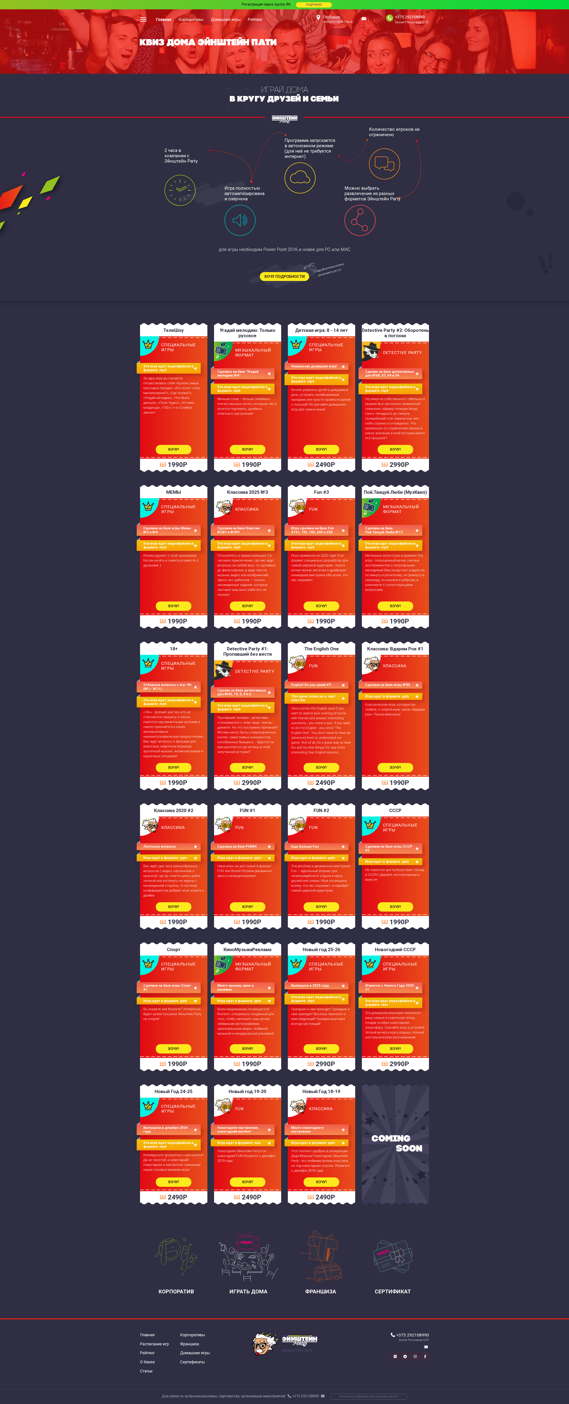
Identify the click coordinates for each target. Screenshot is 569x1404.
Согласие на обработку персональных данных (368, 1396)
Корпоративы (191, 19)
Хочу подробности (284, 276)
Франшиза (189, 1344)
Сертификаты (192, 1362)
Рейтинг (255, 19)
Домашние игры (226, 19)
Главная (163, 19)
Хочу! (173, 449)
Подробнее (314, 4)
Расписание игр (154, 1344)
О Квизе (147, 1362)
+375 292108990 (410, 17)
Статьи (146, 1371)
